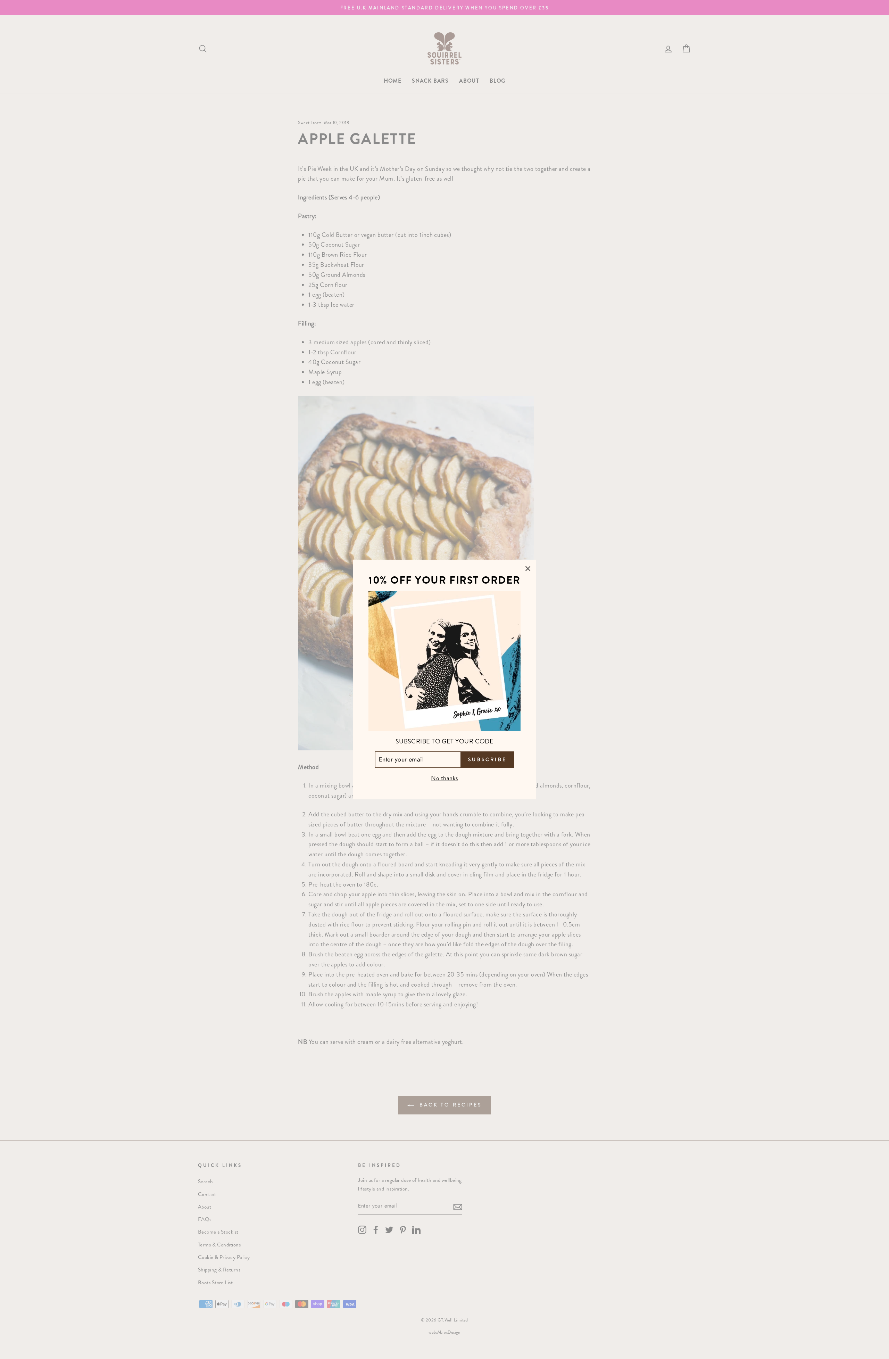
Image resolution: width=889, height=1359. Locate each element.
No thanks (444, 778)
